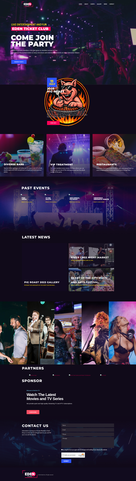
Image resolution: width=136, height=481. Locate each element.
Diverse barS (14, 164)
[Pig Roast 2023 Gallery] (44, 267)
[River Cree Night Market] (91, 254)
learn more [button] (10, 358)
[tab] (13, 332)
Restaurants (106, 164)
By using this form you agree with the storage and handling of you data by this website (85, 450)
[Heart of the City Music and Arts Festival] (91, 279)
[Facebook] (113, 474)
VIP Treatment (61, 164)
